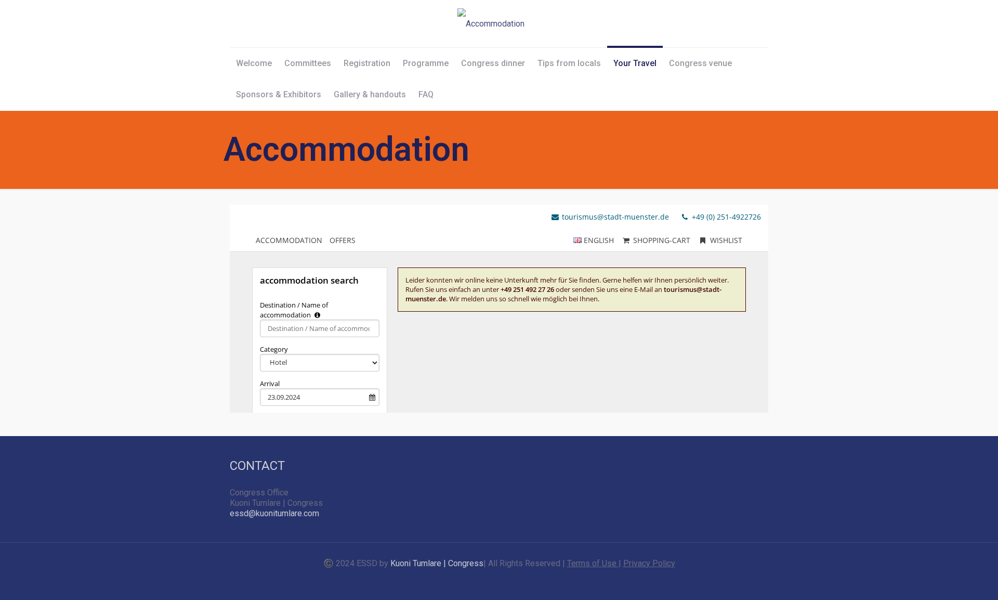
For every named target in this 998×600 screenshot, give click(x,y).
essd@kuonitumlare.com (274, 513)
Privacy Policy (649, 563)
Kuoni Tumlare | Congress (436, 563)
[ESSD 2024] (490, 23)
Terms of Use (593, 563)
